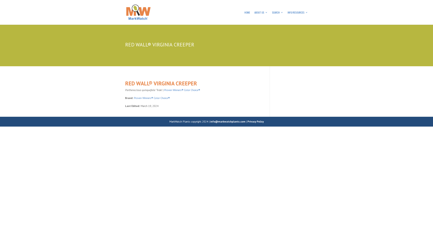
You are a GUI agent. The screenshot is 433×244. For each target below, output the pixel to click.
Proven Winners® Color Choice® (182, 90)
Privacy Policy (255, 121)
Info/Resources (296, 12)
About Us (259, 12)
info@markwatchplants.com (227, 121)
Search (276, 12)
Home (247, 12)
